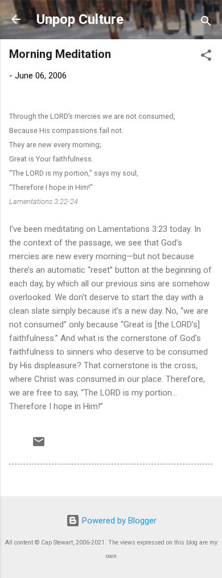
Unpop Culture (80, 19)
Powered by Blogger (118, 520)
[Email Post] (39, 445)
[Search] (206, 23)
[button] (206, 57)
